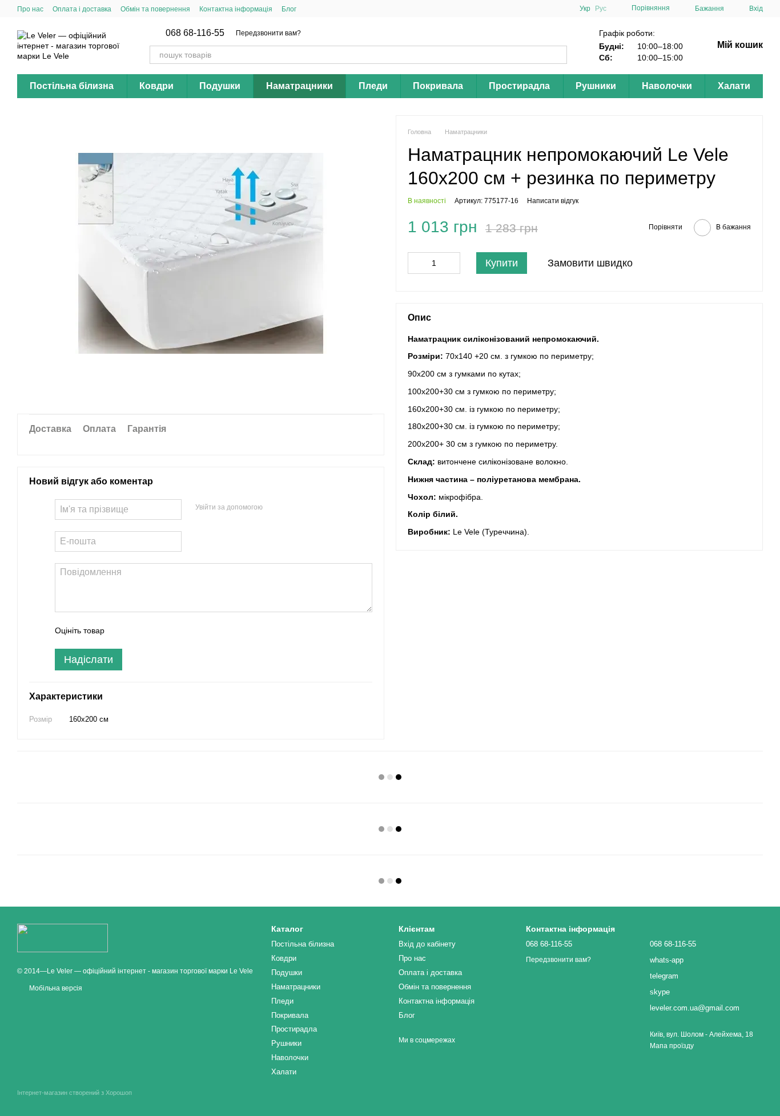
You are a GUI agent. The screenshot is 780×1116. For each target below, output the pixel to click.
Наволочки (667, 86)
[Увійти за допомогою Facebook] (275, 508)
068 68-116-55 (195, 33)
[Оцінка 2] (141, 630)
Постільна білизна (72, 86)
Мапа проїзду (672, 1046)
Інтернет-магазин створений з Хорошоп (74, 1092)
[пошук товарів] (558, 55)
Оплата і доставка (82, 9)
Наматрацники (299, 86)
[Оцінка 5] (196, 630)
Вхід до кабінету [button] (427, 944)
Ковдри (156, 86)
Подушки (219, 86)
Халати (734, 86)
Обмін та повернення (155, 9)
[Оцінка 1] (123, 630)
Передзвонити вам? (268, 33)
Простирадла (519, 86)
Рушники (596, 86)
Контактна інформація (235, 9)
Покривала (438, 86)
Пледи (373, 86)
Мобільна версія (54, 988)
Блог (289, 9)
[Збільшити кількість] (452, 263)
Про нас (30, 9)
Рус (600, 8)
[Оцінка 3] (160, 630)
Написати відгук (552, 201)
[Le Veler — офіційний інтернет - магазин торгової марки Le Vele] (62, 937)
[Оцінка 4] (178, 630)
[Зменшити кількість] (416, 263)
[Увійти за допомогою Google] (293, 508)
